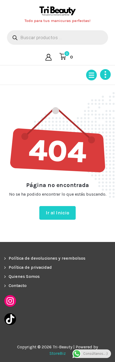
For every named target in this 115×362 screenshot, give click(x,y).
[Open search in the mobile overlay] (57, 37)
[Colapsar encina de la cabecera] (105, 74)
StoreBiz (57, 353)
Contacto (17, 285)
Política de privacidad (30, 267)
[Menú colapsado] (91, 75)
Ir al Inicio (58, 213)
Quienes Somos (24, 276)
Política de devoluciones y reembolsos (47, 258)
